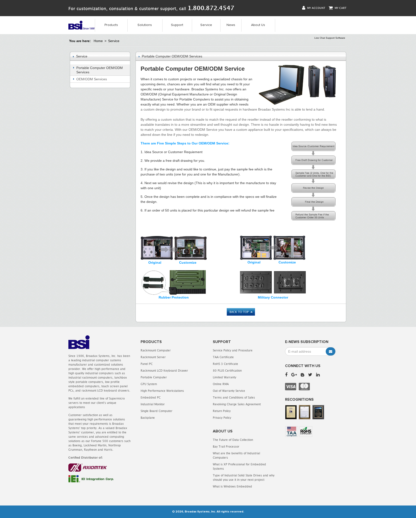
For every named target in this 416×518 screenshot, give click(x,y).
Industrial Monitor (153, 404)
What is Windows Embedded (232, 486)
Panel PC (147, 364)
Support (177, 25)
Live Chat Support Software (329, 38)
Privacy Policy (222, 417)
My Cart (340, 7)
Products (111, 25)
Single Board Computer (156, 411)
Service (206, 25)
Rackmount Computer (156, 350)
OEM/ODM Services (91, 79)
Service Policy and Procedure (233, 350)
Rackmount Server (153, 357)
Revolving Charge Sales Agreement (237, 404)
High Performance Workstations (162, 391)
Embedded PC (151, 397)
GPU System (149, 384)
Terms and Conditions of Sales (234, 397)
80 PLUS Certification (227, 370)
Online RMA (221, 384)
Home (98, 41)
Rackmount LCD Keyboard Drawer (164, 370)
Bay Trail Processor (226, 446)
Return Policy (222, 411)
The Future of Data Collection (233, 440)
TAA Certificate (223, 357)
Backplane (148, 417)
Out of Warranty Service (229, 391)
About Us (258, 25)
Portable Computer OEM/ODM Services (99, 70)
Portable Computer (154, 377)
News (231, 25)
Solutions (144, 25)
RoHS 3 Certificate (225, 364)
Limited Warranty (224, 377)
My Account (315, 7)
